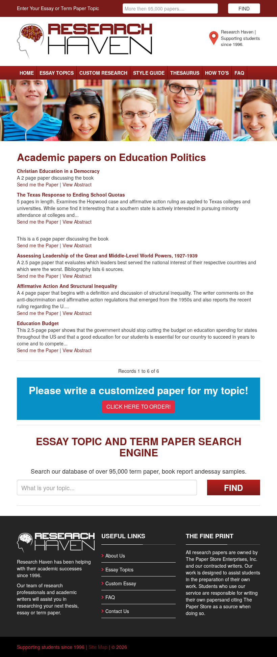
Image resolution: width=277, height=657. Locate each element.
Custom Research (103, 72)
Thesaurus (184, 72)
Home (27, 72)
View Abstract (77, 184)
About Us (115, 555)
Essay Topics (57, 72)
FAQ (239, 72)
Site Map (98, 646)
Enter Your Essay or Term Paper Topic (58, 8)
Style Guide (149, 72)
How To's (217, 72)
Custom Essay (120, 583)
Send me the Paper (37, 184)
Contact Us (117, 611)
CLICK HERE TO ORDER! (138, 406)
